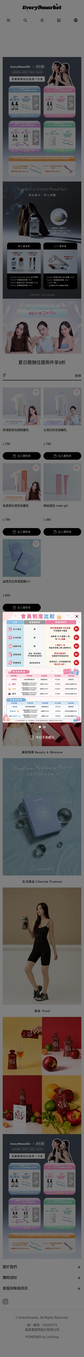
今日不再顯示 (45, 737)
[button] (76, 616)
